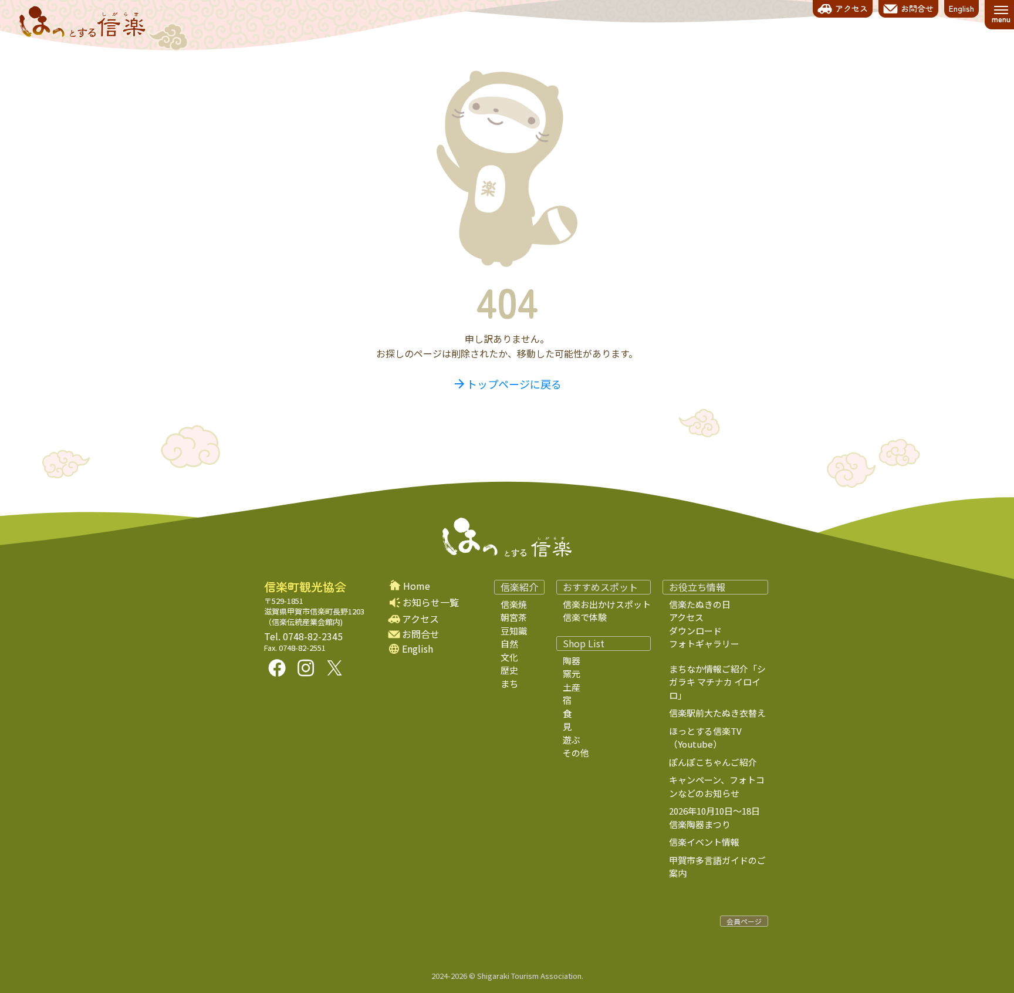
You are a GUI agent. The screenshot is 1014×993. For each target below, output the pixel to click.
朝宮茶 (514, 617)
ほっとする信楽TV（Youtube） (705, 738)
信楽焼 (514, 604)
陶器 (571, 660)
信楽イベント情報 (704, 842)
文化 (509, 657)
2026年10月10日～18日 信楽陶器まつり (723, 817)
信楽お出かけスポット (607, 604)
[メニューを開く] (1001, 14)
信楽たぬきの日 (700, 604)
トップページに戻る (507, 384)
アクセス (420, 619)
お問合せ (421, 634)
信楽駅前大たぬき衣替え (717, 713)
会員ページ (744, 921)
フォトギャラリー (704, 643)
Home (416, 586)
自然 (509, 643)
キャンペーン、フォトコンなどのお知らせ (717, 786)
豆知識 (514, 630)
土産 (571, 687)
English (417, 649)
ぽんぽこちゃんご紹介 (713, 762)
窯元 (571, 673)
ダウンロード (695, 630)
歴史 (509, 670)
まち (509, 683)
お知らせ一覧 (431, 602)
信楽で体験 (585, 617)
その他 (576, 753)
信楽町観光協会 (305, 587)
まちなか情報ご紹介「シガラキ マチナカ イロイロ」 (717, 682)
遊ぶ (571, 740)
